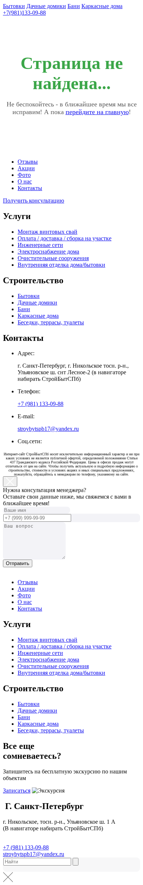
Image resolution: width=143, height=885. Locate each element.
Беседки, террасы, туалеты (51, 322)
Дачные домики (46, 6)
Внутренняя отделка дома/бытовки (61, 265)
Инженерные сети (40, 245)
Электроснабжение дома (48, 251)
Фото (24, 175)
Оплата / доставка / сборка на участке (64, 238)
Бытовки (14, 6)
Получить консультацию (33, 200)
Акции (26, 168)
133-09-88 (40, 404)
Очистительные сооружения (53, 258)
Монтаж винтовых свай (47, 232)
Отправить (17, 563)
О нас (25, 181)
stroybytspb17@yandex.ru (48, 429)
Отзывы (28, 162)
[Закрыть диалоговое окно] (10, 481)
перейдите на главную (97, 112)
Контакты (30, 188)
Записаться (16, 790)
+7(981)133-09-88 (24, 13)
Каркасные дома (101, 6)
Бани (73, 6)
